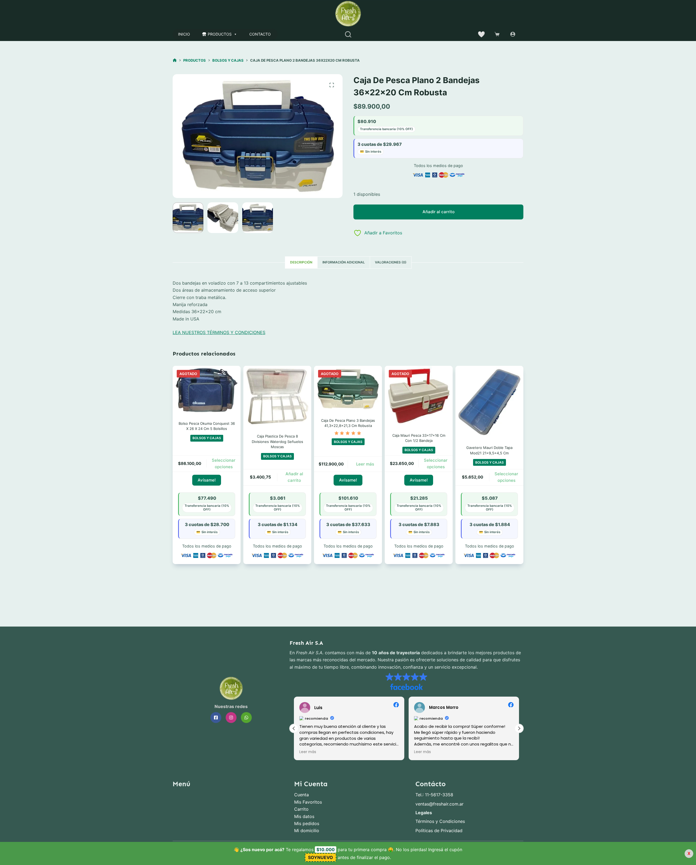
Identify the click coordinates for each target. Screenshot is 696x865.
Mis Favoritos (308, 802)
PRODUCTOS (220, 34)
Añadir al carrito (438, 211)
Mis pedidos (306, 823)
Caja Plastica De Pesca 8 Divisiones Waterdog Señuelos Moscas (277, 441)
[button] (519, 728)
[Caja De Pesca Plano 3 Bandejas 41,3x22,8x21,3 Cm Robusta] (348, 388)
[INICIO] (175, 60)
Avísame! (207, 480)
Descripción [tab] (301, 262)
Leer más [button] (307, 752)
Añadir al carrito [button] (294, 477)
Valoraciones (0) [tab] (390, 262)
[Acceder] (512, 34)
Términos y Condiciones (440, 821)
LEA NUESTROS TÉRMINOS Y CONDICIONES (219, 332)
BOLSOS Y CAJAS (206, 438)
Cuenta (301, 794)
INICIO (184, 34)
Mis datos (304, 816)
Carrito (301, 809)
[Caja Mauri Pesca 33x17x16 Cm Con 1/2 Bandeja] (419, 396)
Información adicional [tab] (343, 262)
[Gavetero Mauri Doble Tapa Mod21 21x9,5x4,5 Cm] (489, 402)
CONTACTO (260, 34)
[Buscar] (348, 34)
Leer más (365, 464)
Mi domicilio (306, 830)
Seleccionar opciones (223, 464)
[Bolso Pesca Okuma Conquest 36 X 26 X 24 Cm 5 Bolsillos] (207, 390)
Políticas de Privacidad (438, 830)
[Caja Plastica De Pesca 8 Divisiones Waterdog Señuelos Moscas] (277, 396)
